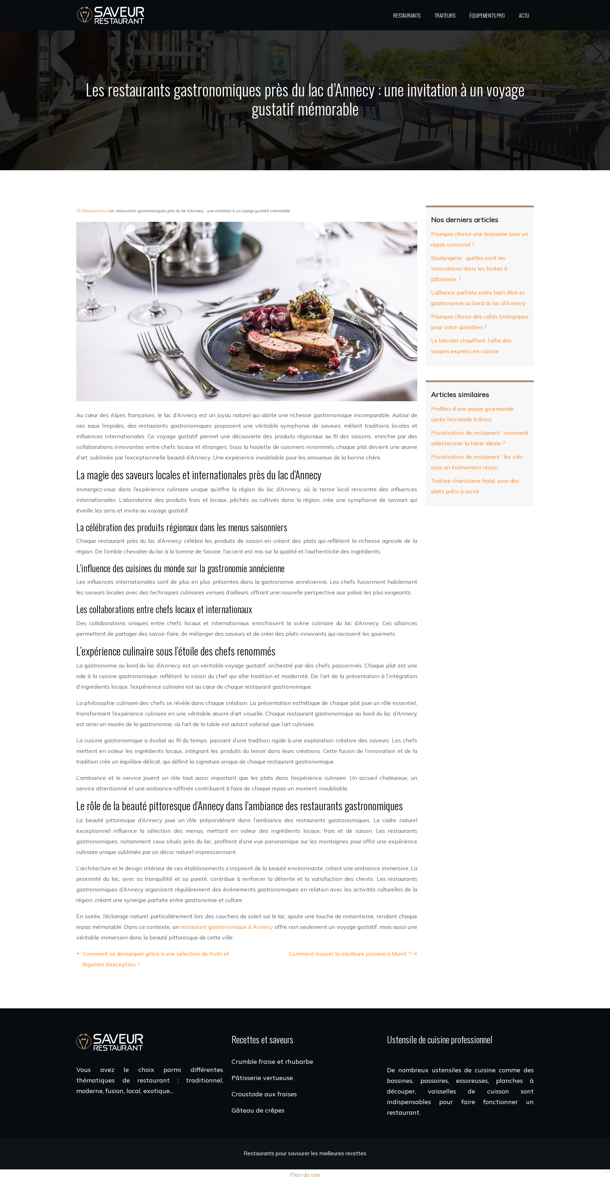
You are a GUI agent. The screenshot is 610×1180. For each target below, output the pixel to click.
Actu (524, 15)
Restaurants (406, 15)
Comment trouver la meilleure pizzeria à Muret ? (350, 953)
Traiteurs (445, 15)
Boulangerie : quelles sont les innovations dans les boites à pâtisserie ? (469, 268)
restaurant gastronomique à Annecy (226, 926)
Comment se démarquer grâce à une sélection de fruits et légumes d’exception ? (156, 959)
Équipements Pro (487, 15)
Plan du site (305, 1174)
